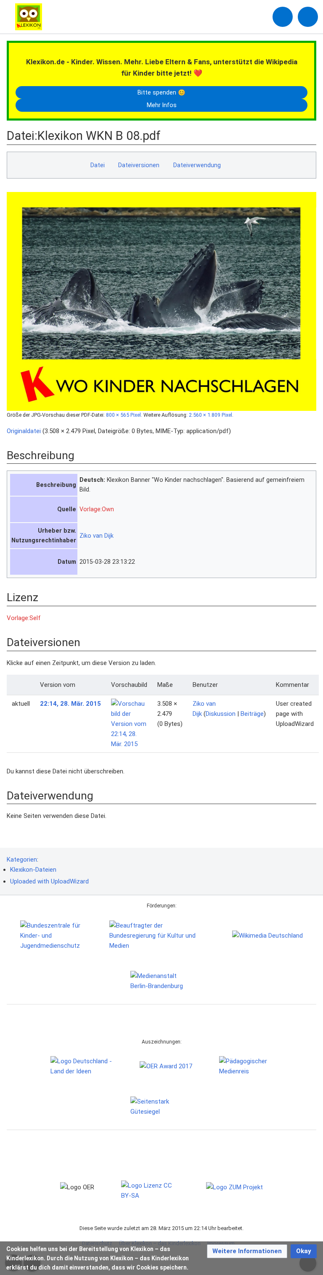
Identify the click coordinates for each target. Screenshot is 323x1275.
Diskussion (221, 714)
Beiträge (252, 714)
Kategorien (22, 859)
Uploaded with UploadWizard (49, 881)
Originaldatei (24, 431)
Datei (97, 165)
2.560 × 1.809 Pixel (210, 415)
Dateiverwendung (197, 165)
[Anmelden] (283, 17)
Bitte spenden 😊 (161, 92)
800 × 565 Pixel (123, 415)
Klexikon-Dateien (33, 869)
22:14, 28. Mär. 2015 (70, 703)
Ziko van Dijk (96, 535)
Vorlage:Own (96, 509)
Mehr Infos (162, 105)
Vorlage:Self (24, 618)
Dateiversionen (138, 165)
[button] (247, 1251)
